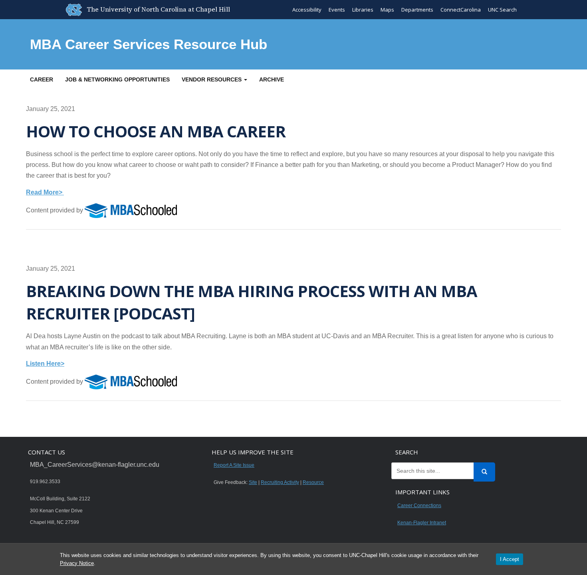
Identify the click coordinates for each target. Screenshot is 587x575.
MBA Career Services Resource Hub (148, 44)
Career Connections (419, 505)
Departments (417, 9)
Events (337, 9)
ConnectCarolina (460, 9)
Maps (387, 9)
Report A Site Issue (234, 465)
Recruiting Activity (280, 482)
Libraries (362, 9)
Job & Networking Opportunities (117, 79)
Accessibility (306, 9)
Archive (271, 79)
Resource (313, 482)
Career (41, 79)
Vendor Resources (212, 79)
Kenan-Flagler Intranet (421, 522)
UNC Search (502, 9)
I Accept (509, 559)
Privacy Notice (77, 563)
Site (253, 482)
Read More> (45, 192)
